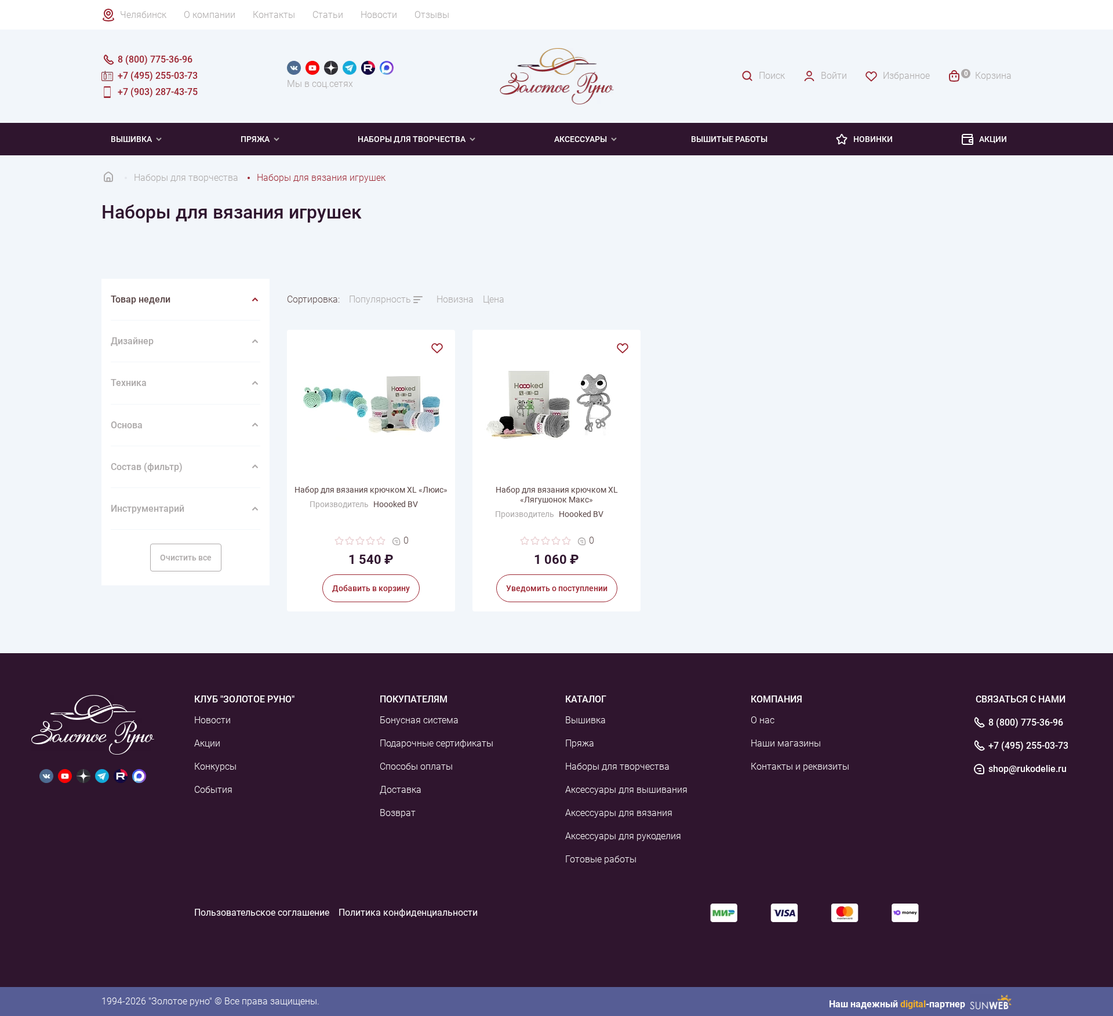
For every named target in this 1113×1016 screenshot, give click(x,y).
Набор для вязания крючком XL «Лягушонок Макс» (557, 494)
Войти (834, 75)
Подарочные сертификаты (436, 743)
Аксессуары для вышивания (626, 789)
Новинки (873, 139)
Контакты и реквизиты (800, 766)
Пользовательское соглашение (261, 912)
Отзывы (431, 14)
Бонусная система (419, 720)
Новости (379, 14)
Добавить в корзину (371, 588)
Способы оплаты (416, 766)
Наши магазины (786, 743)
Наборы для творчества (411, 139)
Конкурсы (215, 766)
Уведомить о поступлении (557, 588)
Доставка (400, 789)
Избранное (906, 75)
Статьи (327, 14)
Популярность (380, 299)
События (213, 789)
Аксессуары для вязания (618, 812)
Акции (993, 139)
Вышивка (131, 139)
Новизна (455, 299)
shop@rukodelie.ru (1027, 769)
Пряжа (255, 139)
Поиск (772, 75)
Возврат (398, 812)
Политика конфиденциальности (408, 912)
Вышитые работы (729, 139)
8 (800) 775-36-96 (1025, 722)
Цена (493, 299)
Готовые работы (600, 859)
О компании (209, 14)
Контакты (274, 14)
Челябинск (143, 14)
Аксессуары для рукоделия (623, 836)
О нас (762, 720)
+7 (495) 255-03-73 (1028, 746)
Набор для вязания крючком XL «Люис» (371, 489)
